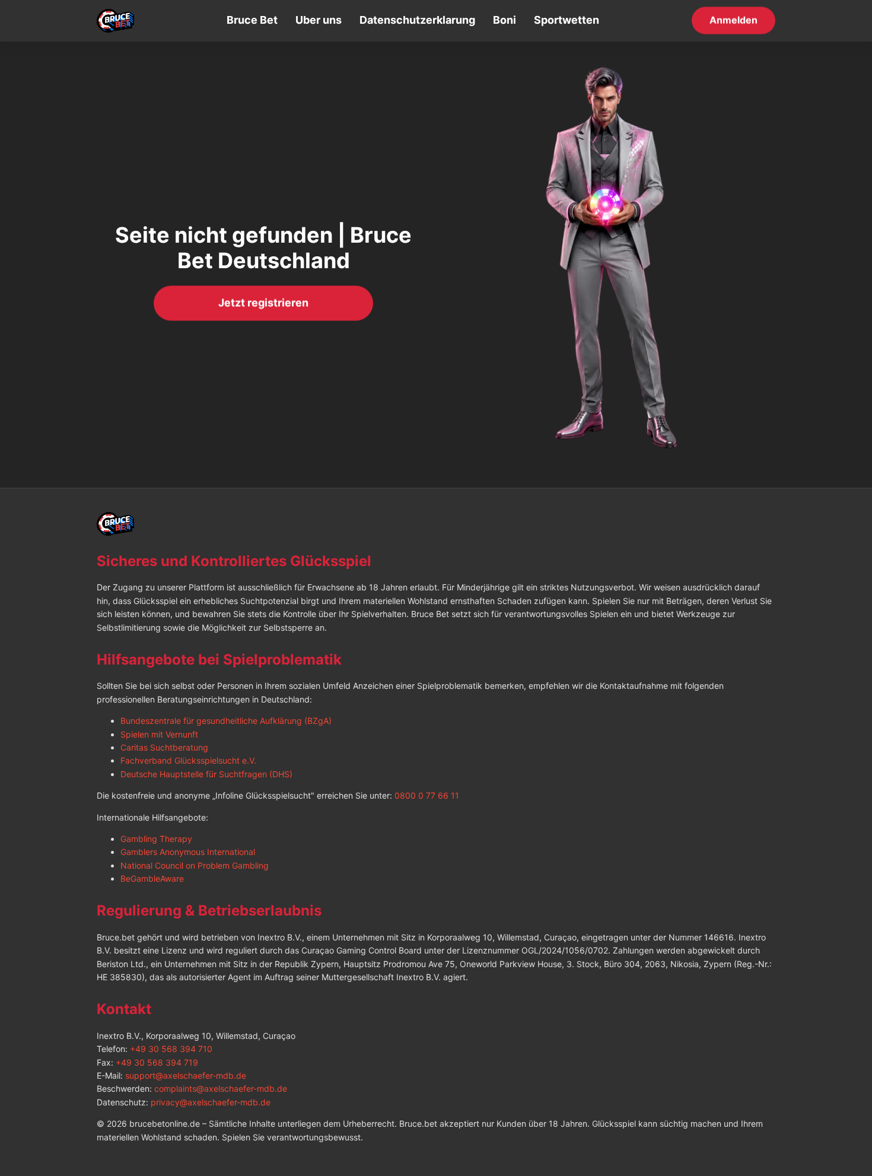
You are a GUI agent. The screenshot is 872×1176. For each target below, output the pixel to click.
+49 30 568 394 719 (157, 1062)
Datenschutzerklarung (417, 20)
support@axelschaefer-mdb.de (185, 1075)
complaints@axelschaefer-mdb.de (220, 1088)
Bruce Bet (252, 20)
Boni (504, 20)
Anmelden (733, 20)
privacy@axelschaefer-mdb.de (210, 1102)
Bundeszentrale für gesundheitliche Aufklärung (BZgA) (226, 721)
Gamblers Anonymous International (187, 852)
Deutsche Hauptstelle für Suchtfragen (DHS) (206, 774)
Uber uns (318, 20)
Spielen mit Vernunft (159, 734)
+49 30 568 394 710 (171, 1049)
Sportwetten (566, 20)
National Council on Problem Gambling (194, 865)
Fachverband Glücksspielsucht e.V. (188, 760)
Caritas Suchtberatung (164, 747)
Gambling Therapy (156, 839)
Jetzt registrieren (263, 302)
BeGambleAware (152, 878)
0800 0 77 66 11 (426, 795)
